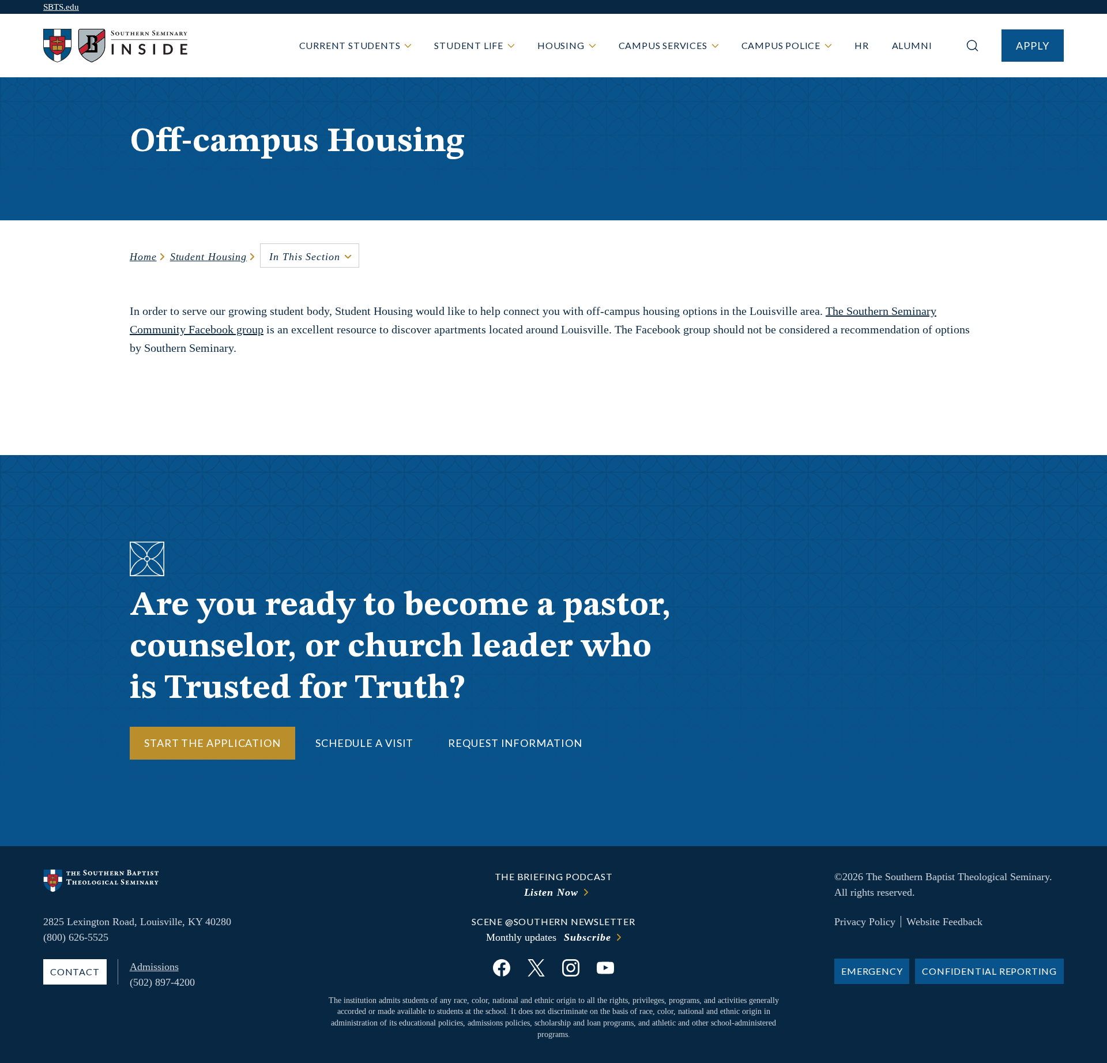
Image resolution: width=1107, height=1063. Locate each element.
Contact (75, 971)
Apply (1032, 45)
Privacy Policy (864, 921)
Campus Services (663, 45)
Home (143, 256)
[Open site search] (972, 45)
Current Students (350, 45)
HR (861, 45)
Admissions (154, 966)
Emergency (871, 971)
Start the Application (212, 743)
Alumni (912, 45)
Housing (561, 45)
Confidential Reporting (989, 971)
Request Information (515, 743)
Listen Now (551, 892)
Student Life (468, 45)
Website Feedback (944, 921)
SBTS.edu (61, 7)
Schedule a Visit (364, 743)
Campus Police (780, 45)
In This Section (304, 256)
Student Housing (208, 256)
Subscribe (587, 937)
